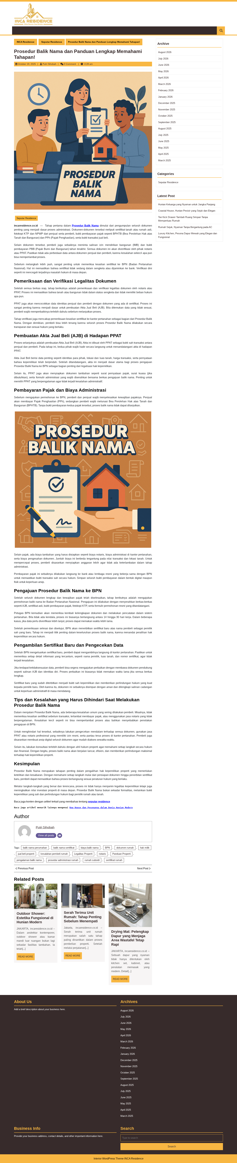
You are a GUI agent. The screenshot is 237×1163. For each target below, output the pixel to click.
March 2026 (164, 84)
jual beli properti (26, 853)
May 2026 (163, 71)
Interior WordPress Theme (109, 1158)
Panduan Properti (121, 853)
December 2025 (166, 103)
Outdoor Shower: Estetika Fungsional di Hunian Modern (35, 918)
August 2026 (164, 52)
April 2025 (163, 154)
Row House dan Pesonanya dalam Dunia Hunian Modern (101, 807)
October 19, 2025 (27, 64)
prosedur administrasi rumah (63, 860)
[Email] (59, 835)
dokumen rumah (125, 847)
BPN (107, 847)
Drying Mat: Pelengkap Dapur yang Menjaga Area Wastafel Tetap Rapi (130, 938)
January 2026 (165, 96)
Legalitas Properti (83, 853)
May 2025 (163, 147)
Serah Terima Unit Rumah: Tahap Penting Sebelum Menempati (82, 917)
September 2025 (167, 122)
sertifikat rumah (114, 860)
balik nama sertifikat (63, 847)
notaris (102, 853)
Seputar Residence (51, 42)
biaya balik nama (90, 847)
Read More (26, 957)
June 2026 (163, 64)
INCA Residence (25, 42)
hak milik (144, 847)
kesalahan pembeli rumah (54, 853)
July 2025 (163, 135)
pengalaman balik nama (29, 860)
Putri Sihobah (49, 64)
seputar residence (99, 801)
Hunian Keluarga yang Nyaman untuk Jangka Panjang (186, 204)
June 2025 (163, 141)
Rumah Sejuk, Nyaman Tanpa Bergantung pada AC (185, 227)
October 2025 (165, 115)
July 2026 (163, 58)
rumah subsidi (92, 860)
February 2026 (165, 90)
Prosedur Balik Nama (85, 225)
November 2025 (166, 109)
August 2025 (164, 128)
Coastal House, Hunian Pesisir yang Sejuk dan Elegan (186, 210)
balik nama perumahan (35, 847)
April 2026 (163, 77)
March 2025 (164, 160)
